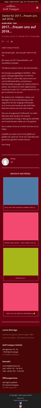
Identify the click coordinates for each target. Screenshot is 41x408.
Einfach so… (21, 278)
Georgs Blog (35, 36)
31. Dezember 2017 (22, 36)
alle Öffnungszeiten (10, 387)
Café (21, 2)
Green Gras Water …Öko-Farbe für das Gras (21, 243)
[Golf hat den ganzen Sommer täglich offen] (20, 191)
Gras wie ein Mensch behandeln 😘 (20, 313)
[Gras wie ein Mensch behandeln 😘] (20, 297)
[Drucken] (13, 41)
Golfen (6, 2)
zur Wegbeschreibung (11, 354)
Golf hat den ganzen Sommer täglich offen (21, 207)
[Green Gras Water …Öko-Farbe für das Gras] (20, 226)
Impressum (20, 398)
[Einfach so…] (20, 262)
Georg (7, 36)
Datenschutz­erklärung (20, 400)
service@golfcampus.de (11, 366)
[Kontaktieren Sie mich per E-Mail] (12, 162)
